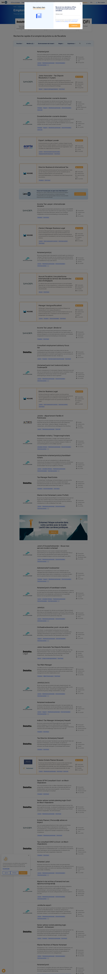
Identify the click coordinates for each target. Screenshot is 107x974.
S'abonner (74, 25)
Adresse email (59, 14)
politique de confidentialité (71, 21)
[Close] (80, 4)
